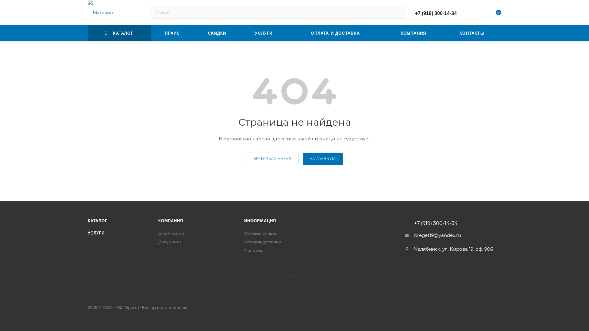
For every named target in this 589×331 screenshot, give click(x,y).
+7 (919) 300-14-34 (436, 13)
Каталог (97, 221)
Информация (260, 221)
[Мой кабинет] (473, 13)
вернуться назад (272, 159)
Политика (254, 250)
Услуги (96, 233)
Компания (170, 221)
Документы (170, 241)
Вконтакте (294, 282)
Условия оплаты (260, 233)
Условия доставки (262, 241)
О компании (171, 233)
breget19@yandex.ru (437, 235)
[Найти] (397, 12)
